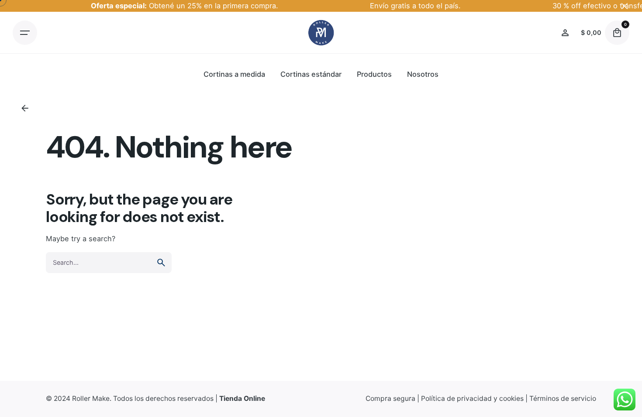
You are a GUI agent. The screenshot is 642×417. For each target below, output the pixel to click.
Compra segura (390, 398)
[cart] (617, 33)
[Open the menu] (25, 33)
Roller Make (91, 398)
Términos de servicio (562, 398)
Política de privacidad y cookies (472, 398)
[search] (161, 262)
